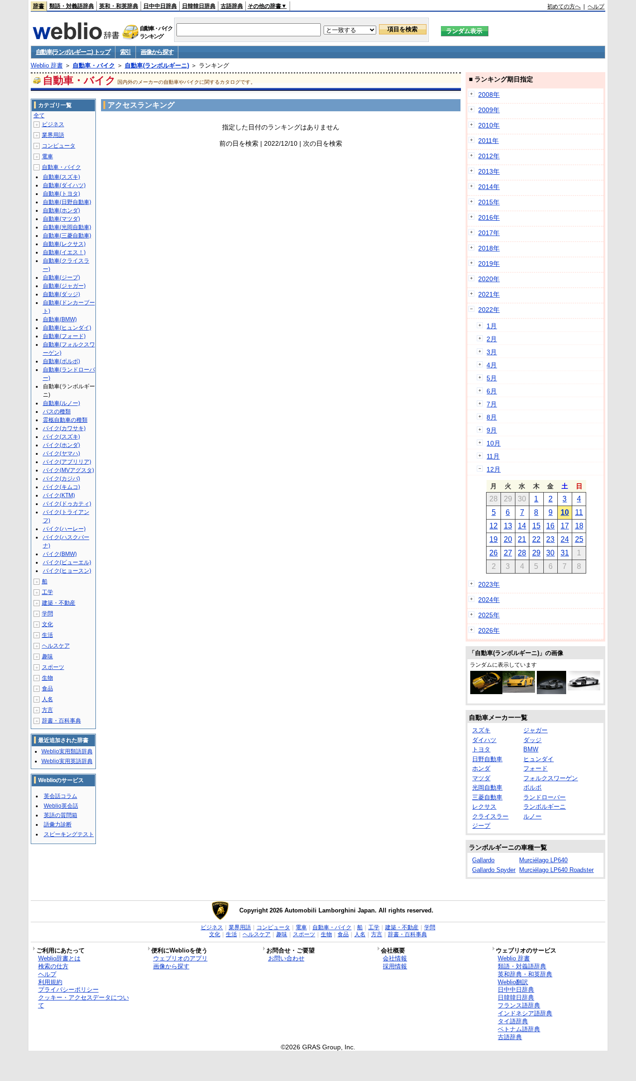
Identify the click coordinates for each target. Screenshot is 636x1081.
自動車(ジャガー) (64, 286)
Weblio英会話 (61, 806)
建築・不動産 (58, 603)
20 (508, 539)
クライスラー (490, 816)
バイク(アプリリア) (67, 462)
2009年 (489, 110)
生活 (47, 635)
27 (508, 553)
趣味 (47, 656)
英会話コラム (60, 796)
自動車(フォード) (64, 336)
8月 (492, 417)
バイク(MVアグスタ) (68, 470)
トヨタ (481, 749)
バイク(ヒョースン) (67, 571)
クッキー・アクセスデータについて (83, 1001)
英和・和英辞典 (118, 6)
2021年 (489, 294)
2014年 (489, 186)
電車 (47, 156)
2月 (492, 339)
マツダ (481, 778)
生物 (47, 678)
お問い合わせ (286, 958)
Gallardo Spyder (493, 869)
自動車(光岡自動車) (67, 227)
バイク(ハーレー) (64, 529)
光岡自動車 (487, 787)
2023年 (489, 584)
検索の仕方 (53, 966)
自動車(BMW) (60, 319)
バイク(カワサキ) (64, 428)
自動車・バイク (94, 65)
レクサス (484, 806)
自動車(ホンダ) (61, 210)
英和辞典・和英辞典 (525, 974)
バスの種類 (57, 411)
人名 (47, 699)
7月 (492, 404)
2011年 (488, 140)
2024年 (489, 599)
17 (565, 526)
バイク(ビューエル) (67, 562)
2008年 (489, 94)
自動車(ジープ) (61, 277)
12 (493, 526)
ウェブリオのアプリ (180, 958)
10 (565, 512)
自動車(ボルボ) (61, 361)
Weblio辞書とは (59, 958)
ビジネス (53, 124)
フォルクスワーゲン (550, 778)
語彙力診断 (58, 824)
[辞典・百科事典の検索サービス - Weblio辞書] (76, 37)
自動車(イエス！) (64, 252)
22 (536, 539)
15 (536, 526)
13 (508, 526)
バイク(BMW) (60, 554)
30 (550, 553)
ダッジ (532, 739)
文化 (47, 624)
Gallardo (483, 860)
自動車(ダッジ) (61, 294)
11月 (493, 456)
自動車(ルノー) (61, 403)
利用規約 (50, 982)
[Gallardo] (518, 690)
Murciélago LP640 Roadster (556, 869)
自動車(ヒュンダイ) (67, 327)
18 (579, 526)
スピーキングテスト (69, 834)
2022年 (489, 309)
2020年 (489, 279)
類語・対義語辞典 (71, 6)
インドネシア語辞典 (525, 1013)
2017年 (489, 232)
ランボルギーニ (544, 806)
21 (522, 539)
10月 (494, 443)
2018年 (489, 248)
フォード (535, 768)
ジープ (481, 825)
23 (550, 539)
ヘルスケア (56, 645)
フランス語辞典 (519, 1005)
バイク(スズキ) (61, 436)
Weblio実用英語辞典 (67, 761)
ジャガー (535, 730)
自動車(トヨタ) (61, 193)
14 (522, 526)
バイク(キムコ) (61, 487)
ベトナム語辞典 (519, 1029)
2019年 (489, 263)
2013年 (489, 171)
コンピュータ (58, 145)
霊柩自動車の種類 (65, 420)
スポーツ (53, 667)
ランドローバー (544, 797)
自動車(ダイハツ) (64, 185)
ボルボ (532, 787)
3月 (492, 352)
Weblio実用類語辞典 (67, 751)
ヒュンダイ (538, 759)
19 (493, 539)
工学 (47, 592)
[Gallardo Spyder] (486, 692)
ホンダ (481, 768)
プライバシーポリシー (68, 989)
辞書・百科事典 (61, 720)
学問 (47, 613)
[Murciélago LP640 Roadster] (584, 688)
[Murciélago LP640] (551, 692)
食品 (47, 688)
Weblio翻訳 (513, 982)
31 (565, 553)
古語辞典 (232, 6)
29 (536, 553)
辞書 (38, 6)
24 (565, 539)
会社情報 (395, 958)
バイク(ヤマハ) (61, 453)
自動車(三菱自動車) (67, 235)
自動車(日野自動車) (67, 202)
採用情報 (395, 966)
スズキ (481, 730)
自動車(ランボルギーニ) (157, 65)
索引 (125, 51)
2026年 (489, 630)
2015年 (489, 202)
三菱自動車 (487, 797)
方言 (47, 710)
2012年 (489, 156)
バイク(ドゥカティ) (67, 503)
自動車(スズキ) (61, 177)
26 (493, 553)
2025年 (489, 615)
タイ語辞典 (513, 1021)
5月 (492, 378)
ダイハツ (484, 739)
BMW (530, 749)
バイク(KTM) (59, 495)
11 (579, 512)
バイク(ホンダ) (61, 445)
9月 (492, 430)
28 (522, 553)
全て (39, 115)
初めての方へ (564, 6)
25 (579, 539)
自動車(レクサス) (64, 244)
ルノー (532, 816)
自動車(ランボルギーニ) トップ (73, 51)
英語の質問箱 (60, 815)
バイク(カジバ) (61, 478)
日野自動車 (487, 759)
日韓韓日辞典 (199, 6)
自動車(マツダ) (61, 219)
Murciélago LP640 (543, 860)
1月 (492, 326)
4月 (492, 365)
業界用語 (53, 135)
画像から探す (157, 51)
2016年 (489, 217)
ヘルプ (596, 6)
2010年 (489, 125)
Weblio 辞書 (47, 65)
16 (550, 526)
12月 (494, 469)
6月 (492, 391)
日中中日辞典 (160, 6)
